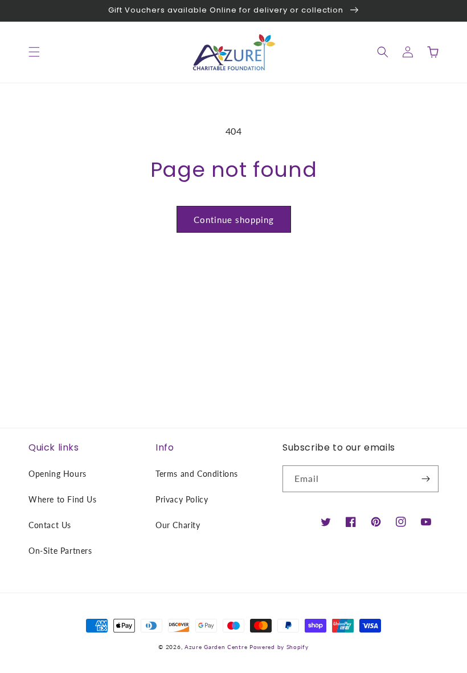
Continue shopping (234, 219)
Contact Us (49, 525)
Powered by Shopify (279, 646)
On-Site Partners (60, 551)
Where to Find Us (62, 499)
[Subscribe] (425, 478)
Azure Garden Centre (216, 646)
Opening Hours (57, 474)
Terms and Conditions (196, 474)
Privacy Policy (181, 499)
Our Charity (177, 525)
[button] (34, 51)
